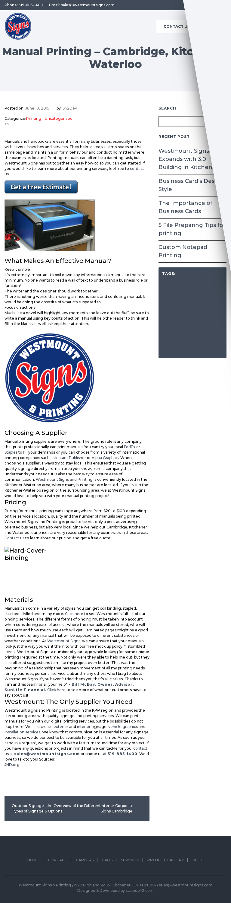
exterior (61, 726)
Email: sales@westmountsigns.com (82, 5)
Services (130, 860)
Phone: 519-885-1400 (24, 5)
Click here (74, 613)
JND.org (12, 764)
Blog (198, 860)
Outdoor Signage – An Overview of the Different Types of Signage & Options (56, 808)
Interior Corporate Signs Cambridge (117, 808)
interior (84, 726)
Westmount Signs (63, 641)
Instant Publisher (70, 457)
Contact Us (177, 26)
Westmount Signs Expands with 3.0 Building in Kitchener (188, 159)
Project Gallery (165, 860)
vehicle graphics (123, 726)
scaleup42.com (140, 890)
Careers (85, 860)
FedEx (129, 447)
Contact (57, 860)
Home (33, 860)
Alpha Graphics (105, 457)
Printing (33, 118)
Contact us (14, 538)
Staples (11, 452)
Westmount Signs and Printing (64, 479)
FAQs (107, 860)
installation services (22, 732)
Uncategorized (58, 118)
